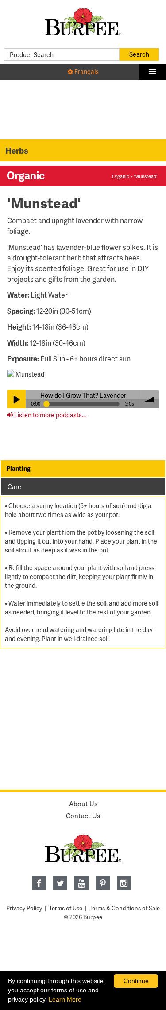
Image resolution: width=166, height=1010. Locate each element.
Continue (136, 980)
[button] (152, 72)
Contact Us (83, 815)
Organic (120, 176)
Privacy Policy (24, 908)
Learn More (65, 999)
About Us (83, 803)
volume (149, 399)
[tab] (83, 468)
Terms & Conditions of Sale (124, 908)
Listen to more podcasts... (49, 415)
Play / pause (16, 399)
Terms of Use (65, 908)
